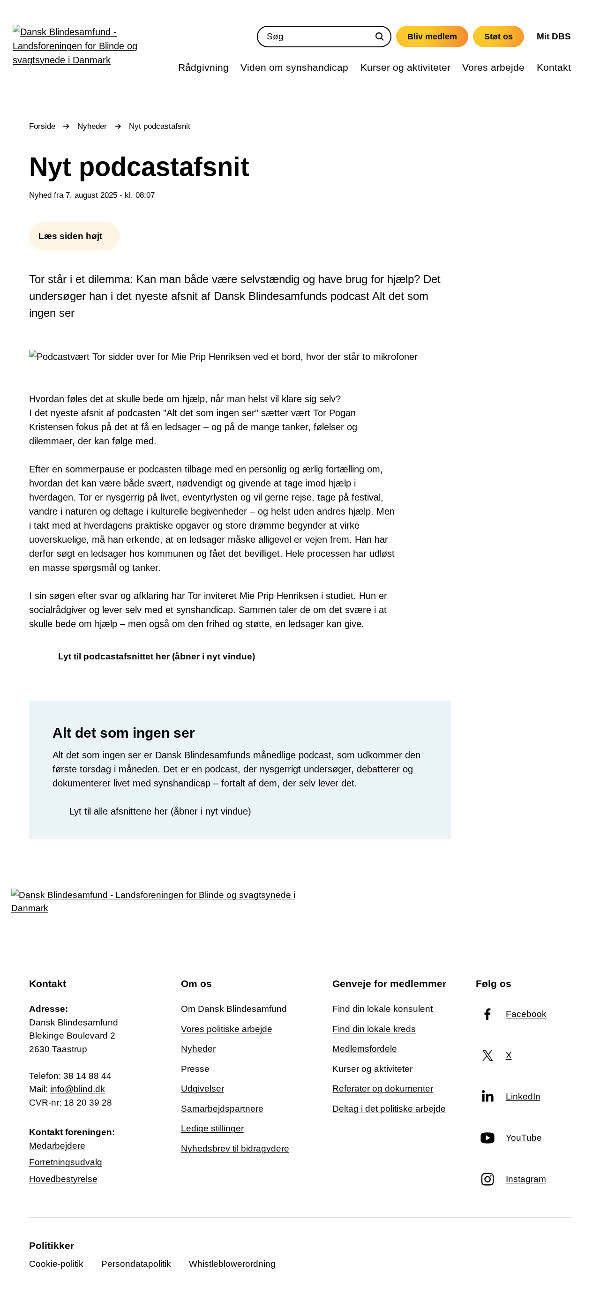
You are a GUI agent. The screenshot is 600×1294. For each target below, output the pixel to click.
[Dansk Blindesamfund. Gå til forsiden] (98, 48)
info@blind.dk (77, 1089)
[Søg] (379, 36)
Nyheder (92, 126)
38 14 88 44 (87, 1076)
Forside (42, 126)
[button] (74, 236)
